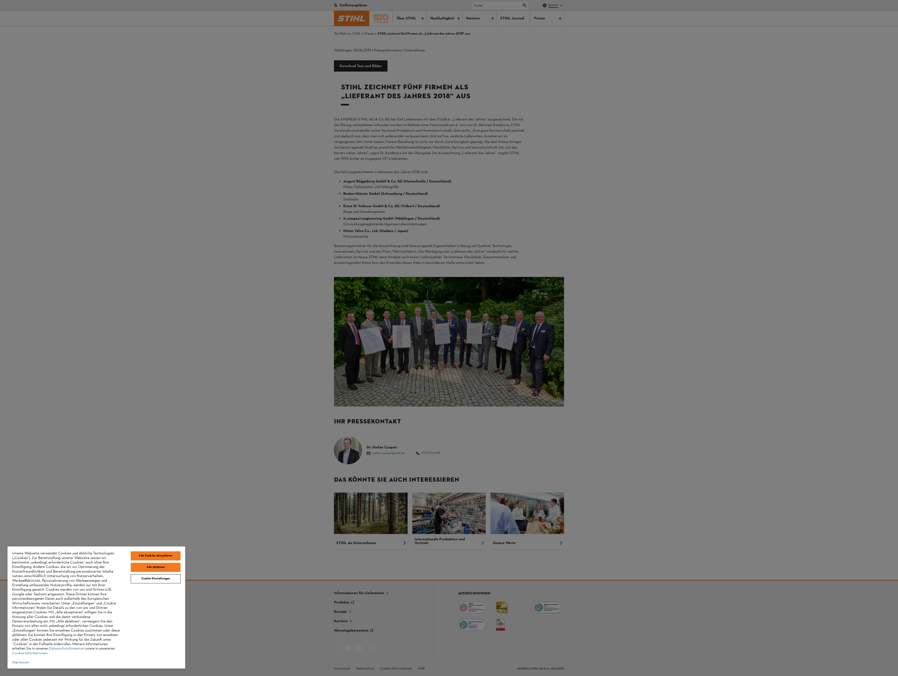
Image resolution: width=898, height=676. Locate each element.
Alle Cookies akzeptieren (155, 556)
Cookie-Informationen (29, 653)
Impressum (20, 662)
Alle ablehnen (156, 567)
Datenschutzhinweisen (66, 648)
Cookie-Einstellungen (155, 579)
